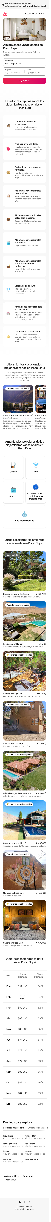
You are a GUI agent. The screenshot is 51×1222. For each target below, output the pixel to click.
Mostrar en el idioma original (34, 6)
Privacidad (19, 1209)
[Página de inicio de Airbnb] (5, 14)
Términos (30, 1209)
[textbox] (13, 72)
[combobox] (24, 63)
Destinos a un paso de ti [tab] (13, 1128)
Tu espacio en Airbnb (34, 13)
